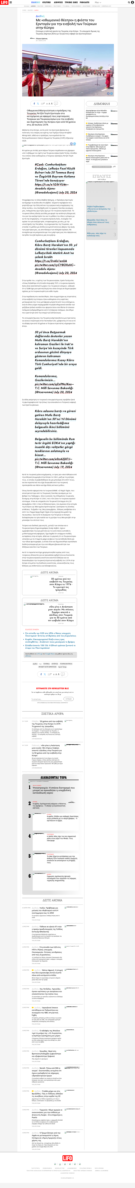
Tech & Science (76, 6)
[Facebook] (108, 93)
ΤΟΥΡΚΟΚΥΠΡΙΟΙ (66, 664)
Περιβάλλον (96, 6)
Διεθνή (33, 6)
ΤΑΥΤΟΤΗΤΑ (35, 1168)
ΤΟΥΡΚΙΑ (46, 664)
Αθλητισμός (86, 6)
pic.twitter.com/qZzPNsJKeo (53, 384)
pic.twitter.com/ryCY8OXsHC (54, 265)
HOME (24, 10)
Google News (50, 654)
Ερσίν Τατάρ (62, 667)
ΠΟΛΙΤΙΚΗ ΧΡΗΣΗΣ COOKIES (83, 1170)
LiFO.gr (39, 654)
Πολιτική (40, 6)
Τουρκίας (31, 113)
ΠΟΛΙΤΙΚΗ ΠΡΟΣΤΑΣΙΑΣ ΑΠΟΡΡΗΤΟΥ (57, 702)
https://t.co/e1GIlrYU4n (51, 185)
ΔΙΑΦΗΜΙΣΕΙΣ (72, 1168)
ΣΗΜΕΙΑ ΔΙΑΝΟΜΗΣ (101, 1170)
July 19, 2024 (63, 467)
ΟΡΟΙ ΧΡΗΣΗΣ (41, 702)
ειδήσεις (28, 656)
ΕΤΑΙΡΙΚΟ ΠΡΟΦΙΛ (86, 1168)
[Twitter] (111, 93)
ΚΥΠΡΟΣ (55, 664)
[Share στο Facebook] (71, 143)
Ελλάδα (26, 6)
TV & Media (66, 6)
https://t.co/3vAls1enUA (51, 261)
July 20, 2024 (68, 193)
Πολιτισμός (57, 6)
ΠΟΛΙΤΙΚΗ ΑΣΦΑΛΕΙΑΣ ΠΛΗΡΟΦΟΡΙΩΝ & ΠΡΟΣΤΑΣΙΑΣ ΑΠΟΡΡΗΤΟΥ (48, 1170)
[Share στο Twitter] (74, 143)
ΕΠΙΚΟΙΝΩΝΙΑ (47, 1168)
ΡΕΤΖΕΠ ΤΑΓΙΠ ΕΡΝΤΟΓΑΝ (47, 667)
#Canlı (39, 165)
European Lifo (106, 6)
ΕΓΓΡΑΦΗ (69, 699)
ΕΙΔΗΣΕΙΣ (30, 10)
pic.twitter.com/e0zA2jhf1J (52, 459)
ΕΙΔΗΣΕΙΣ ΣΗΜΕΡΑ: (32, 629)
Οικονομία (48, 6)
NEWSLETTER (59, 1168)
